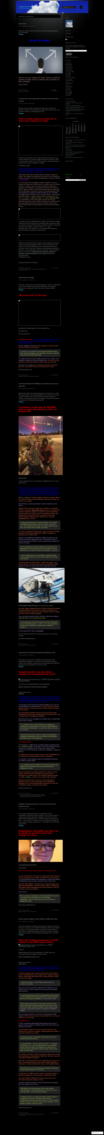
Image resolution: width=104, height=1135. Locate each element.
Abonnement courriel (70, 42)
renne (27, 376)
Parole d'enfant (68, 80)
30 (75, 132)
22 (72, 130)
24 (78, 130)
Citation (26, 89)
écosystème (22, 795)
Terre (26, 270)
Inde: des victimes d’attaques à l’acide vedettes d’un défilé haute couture (38, 919)
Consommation (68, 70)
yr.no (81, 174)
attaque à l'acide (30, 1114)
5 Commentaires (55, 793)
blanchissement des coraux (35, 795)
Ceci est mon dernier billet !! (70, 101)
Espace (66, 73)
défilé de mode (35, 1114)
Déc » (69, 134)
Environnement (27, 793)
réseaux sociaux (30, 911)
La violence (67, 112)
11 (81, 127)
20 (66, 130)
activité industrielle (34, 794)
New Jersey (29, 645)
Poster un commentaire (54, 90)
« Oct (66, 134)
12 (84, 127)
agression (24, 1114)
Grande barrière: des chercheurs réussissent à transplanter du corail (37, 652)
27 (66, 132)
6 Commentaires (55, 1112)
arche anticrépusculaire (27, 269)
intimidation (25, 911)
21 (69, 130)
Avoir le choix (22, 23)
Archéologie (67, 67)
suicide (35, 911)
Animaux (26, 374)
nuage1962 (24, 26)
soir (23, 270)
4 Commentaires (55, 374)
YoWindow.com (68, 174)
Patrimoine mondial (37, 796)
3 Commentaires (55, 643)
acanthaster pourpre (26, 794)
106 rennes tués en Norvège (26, 277)
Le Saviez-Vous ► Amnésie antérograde (72, 105)
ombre (21, 270)
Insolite (26, 643)
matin (45, 269)
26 (84, 130)
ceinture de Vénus (40, 269)
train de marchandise (35, 376)
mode (21, 1115)
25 (81, 130)
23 (75, 130)
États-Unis (24, 645)
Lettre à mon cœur (68, 150)
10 (78, 127)
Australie (42, 794)
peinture (66, 82)
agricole (39, 794)
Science (66, 90)
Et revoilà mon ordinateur (70, 154)
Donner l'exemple (68, 149)
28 (69, 132)
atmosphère (34, 269)
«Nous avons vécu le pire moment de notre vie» (74, 157)
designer (40, 1114)
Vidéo (66, 95)
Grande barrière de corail (28, 796)
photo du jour (67, 83)
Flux (84, 7)
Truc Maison (67, 93)
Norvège (24, 376)
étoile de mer (27, 795)
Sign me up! (69, 54)
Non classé (67, 79)
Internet (66, 76)
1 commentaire (55, 267)
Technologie (67, 92)
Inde (43, 1114)
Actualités (26, 1112)
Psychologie (27, 910)
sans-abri (33, 645)
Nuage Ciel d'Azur (25, 7)
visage (24, 1115)
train (29, 376)
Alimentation (67, 64)
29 (72, 132)
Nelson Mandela (26, 91)
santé (66, 89)
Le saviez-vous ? (28, 267)
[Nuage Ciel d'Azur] (52, 7)
